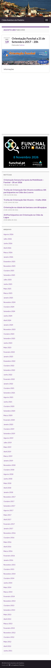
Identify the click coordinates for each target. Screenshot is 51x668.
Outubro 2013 (9, 605)
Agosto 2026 (8, 234)
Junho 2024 (8, 316)
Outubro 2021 (9, 388)
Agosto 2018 (8, 474)
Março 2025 (8, 293)
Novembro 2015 (9, 565)
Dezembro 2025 (9, 261)
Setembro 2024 (9, 311)
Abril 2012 (7, 646)
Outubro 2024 (9, 307)
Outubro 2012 (9, 637)
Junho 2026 (8, 243)
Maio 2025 (7, 289)
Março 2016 (8, 551)
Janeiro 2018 (8, 492)
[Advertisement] (25, 103)
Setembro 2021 (9, 393)
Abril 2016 (7, 547)
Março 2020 (8, 415)
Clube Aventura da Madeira (13, 20)
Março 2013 (8, 624)
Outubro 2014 (9, 578)
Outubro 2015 (9, 569)
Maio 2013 (7, 614)
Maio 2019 (7, 447)
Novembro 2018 (9, 465)
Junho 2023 (8, 343)
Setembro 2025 (9, 275)
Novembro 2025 (9, 266)
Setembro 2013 (9, 610)
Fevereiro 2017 (9, 524)
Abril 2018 (7, 488)
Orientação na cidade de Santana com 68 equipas (25, 207)
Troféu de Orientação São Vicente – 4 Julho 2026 (25, 200)
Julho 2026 (8, 239)
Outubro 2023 (9, 334)
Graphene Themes (18, 665)
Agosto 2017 (8, 510)
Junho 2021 (8, 402)
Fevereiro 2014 (9, 596)
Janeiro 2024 (8, 325)
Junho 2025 (8, 284)
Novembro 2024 (9, 302)
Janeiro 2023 (8, 356)
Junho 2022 (8, 375)
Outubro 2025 (9, 271)
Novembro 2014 (9, 574)
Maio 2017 (7, 515)
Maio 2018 (7, 483)
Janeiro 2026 (8, 257)
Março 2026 (8, 252)
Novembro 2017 (9, 497)
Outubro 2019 (9, 429)
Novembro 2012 (9, 633)
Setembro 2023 (9, 338)
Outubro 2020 (9, 406)
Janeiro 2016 (8, 560)
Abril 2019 (7, 452)
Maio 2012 (7, 642)
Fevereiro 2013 (9, 628)
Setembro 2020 (9, 411)
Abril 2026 (7, 248)
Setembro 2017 (9, 506)
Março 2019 (8, 456)
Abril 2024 (7, 320)
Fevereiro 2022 (9, 379)
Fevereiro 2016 (9, 556)
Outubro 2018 (9, 470)
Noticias (22, 45)
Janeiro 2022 (8, 384)
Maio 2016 (7, 542)
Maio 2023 (7, 347)
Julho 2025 (8, 280)
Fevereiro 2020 (9, 420)
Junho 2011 (8, 651)
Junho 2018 (8, 479)
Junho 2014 (8, 583)
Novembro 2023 (9, 329)
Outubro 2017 (9, 501)
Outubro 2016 (9, 538)
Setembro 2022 (9, 370)
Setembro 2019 (9, 433)
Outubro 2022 (9, 366)
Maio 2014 (7, 587)
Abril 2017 (7, 519)
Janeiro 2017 (8, 528)
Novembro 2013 (9, 601)
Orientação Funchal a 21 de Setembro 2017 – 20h (28, 40)
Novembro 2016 (9, 533)
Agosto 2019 (8, 438)
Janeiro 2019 (8, 461)
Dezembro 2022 (9, 361)
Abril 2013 (7, 619)
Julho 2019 (8, 442)
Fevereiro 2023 (9, 352)
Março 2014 (8, 592)
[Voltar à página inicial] (25, 8)
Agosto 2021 (8, 397)
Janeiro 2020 (8, 424)
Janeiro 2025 (8, 298)
